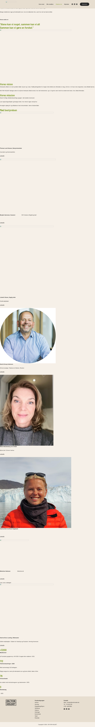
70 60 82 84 (69, 704)
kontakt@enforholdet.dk (73, 702)
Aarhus (36, 702)
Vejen (36, 716)
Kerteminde (38, 714)
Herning (37, 704)
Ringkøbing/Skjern (39, 706)
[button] (84, 4)
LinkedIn (2, 156)
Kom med (41, 4)
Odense (37, 710)
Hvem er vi (59, 4)
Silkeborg (37, 708)
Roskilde (37, 718)
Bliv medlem (50, 4)
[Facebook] (72, 4)
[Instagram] (76, 4)
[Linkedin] (74, 4)
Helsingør (37, 712)
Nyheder (66, 4)
